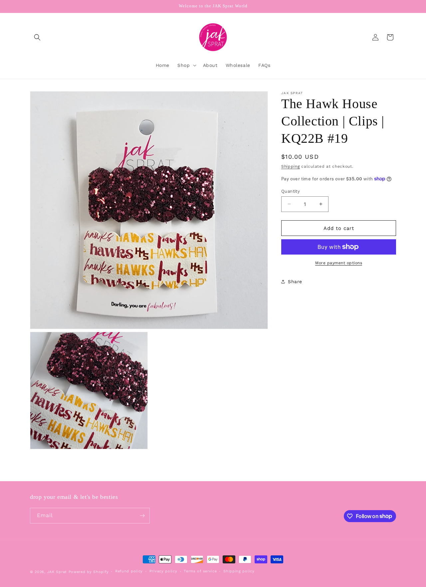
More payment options (338, 263)
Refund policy (129, 571)
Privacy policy (163, 571)
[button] (37, 37)
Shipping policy (239, 571)
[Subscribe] (142, 515)
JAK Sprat (57, 572)
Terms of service (200, 571)
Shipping (290, 166)
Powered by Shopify (89, 572)
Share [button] (295, 281)
